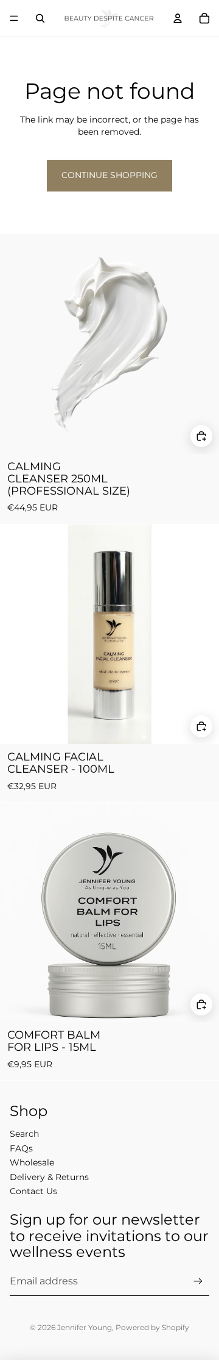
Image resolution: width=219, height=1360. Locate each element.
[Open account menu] (177, 18)
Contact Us (33, 1191)
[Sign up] (198, 1281)
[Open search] (40, 18)
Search (24, 1133)
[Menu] (14, 18)
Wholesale (32, 1162)
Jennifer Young (84, 1327)
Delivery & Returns (49, 1177)
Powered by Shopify (152, 1327)
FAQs (21, 1148)
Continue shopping (109, 175)
